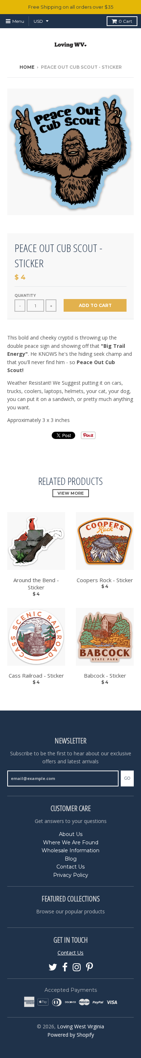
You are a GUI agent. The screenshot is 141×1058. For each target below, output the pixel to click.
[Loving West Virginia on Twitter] (52, 967)
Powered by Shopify (70, 1034)
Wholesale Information (70, 850)
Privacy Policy (70, 875)
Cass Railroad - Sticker (36, 675)
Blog (71, 859)
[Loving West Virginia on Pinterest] (89, 967)
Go (127, 778)
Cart (125, 21)
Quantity (25, 295)
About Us (70, 834)
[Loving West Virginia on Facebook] (65, 967)
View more (70, 493)
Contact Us (70, 866)
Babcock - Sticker (105, 675)
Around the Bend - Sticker (36, 583)
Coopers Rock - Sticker (105, 580)
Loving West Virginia (80, 1026)
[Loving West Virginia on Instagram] (77, 967)
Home (27, 67)
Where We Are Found (70, 842)
